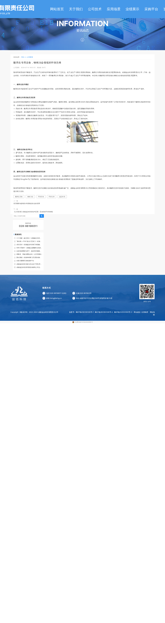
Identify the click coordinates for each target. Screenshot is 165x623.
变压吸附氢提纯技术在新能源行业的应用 (26, 203)
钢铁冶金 (30, 197)
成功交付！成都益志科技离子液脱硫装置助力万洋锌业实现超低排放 (28, 245)
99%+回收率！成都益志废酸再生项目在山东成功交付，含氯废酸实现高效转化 (29, 248)
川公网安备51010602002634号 (83, 322)
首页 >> (24, 57)
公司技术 (95, 9)
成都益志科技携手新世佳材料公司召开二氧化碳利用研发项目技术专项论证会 (28, 267)
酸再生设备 (19, 197)
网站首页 (57, 9)
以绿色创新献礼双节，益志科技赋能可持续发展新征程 (28, 251)
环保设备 (41, 197)
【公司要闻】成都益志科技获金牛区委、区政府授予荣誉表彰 (33, 211)
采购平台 (151, 9)
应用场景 (114, 9)
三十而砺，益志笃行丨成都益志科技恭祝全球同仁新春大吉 (28, 238)
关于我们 (76, 9)
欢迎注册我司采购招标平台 (25, 261)
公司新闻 (30, 57)
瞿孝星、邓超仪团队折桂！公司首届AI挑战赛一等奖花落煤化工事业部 (28, 254)
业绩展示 (132, 9)
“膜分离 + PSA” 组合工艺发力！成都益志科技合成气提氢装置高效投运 (28, 241)
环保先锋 (52, 197)
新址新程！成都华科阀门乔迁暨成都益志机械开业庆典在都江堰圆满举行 (28, 258)
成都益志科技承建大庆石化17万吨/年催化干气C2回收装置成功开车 (29, 264)
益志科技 (62, 197)
